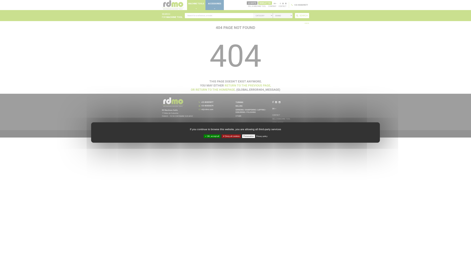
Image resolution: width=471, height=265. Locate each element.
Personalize (248, 136)
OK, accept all (213, 136)
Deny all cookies (232, 136)
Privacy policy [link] (262, 136)
